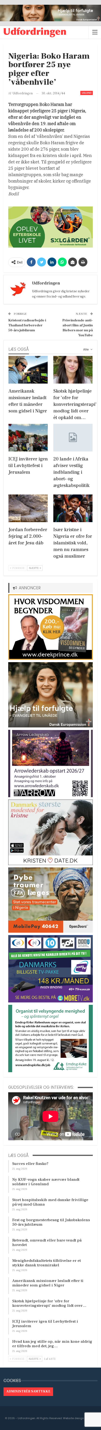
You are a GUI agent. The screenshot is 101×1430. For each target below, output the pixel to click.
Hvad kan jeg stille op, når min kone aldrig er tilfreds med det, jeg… (52, 1344)
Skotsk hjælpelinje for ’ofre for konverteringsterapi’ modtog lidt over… (49, 1303)
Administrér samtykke (28, 1391)
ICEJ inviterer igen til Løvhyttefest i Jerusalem (45, 1324)
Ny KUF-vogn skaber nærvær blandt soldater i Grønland (45, 1182)
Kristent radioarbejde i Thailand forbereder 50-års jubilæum (27, 325)
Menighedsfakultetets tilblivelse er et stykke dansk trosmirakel (46, 1263)
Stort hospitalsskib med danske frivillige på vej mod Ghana (50, 1202)
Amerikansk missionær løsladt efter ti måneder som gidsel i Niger (47, 1283)
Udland (86, 93)
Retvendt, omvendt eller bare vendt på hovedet (47, 1242)
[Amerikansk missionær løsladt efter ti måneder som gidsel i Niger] (28, 370)
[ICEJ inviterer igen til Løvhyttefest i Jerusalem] (28, 437)
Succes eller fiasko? (30, 1163)
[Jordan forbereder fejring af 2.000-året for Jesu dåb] (28, 508)
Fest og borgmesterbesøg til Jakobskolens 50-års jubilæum (51, 1222)
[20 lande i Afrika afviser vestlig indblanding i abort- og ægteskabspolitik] (73, 437)
